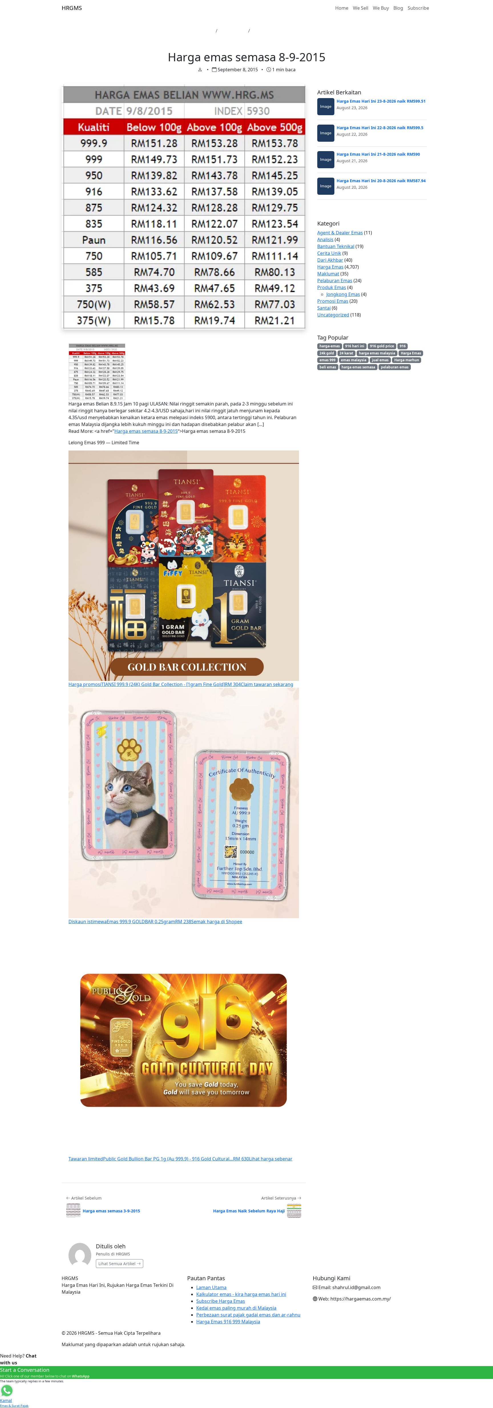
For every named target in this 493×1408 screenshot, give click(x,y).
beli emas (328, 367)
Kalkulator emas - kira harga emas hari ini (241, 1294)
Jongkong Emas (343, 294)
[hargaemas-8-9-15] (96, 371)
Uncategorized (333, 315)
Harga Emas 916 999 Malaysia (228, 1321)
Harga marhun (406, 360)
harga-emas (330, 346)
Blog (398, 8)
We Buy (381, 8)
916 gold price (382, 346)
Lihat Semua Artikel (117, 1263)
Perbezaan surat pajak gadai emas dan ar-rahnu (248, 1315)
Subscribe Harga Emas (220, 1301)
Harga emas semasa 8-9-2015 (146, 431)
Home (341, 8)
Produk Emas (331, 287)
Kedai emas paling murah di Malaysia (236, 1308)
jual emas (380, 360)
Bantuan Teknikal (335, 246)
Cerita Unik (329, 253)
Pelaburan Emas (334, 280)
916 (403, 346)
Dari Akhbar (330, 260)
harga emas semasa (358, 367)
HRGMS (72, 8)
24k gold (327, 353)
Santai (324, 308)
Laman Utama (197, 31)
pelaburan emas (395, 367)
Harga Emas (233, 31)
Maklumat (328, 274)
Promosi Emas (332, 301)
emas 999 (328, 360)
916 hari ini (354, 346)
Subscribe (418, 8)
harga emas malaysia (377, 353)
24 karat (346, 353)
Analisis (325, 239)
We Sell (360, 8)
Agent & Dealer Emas (340, 233)
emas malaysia (353, 360)
